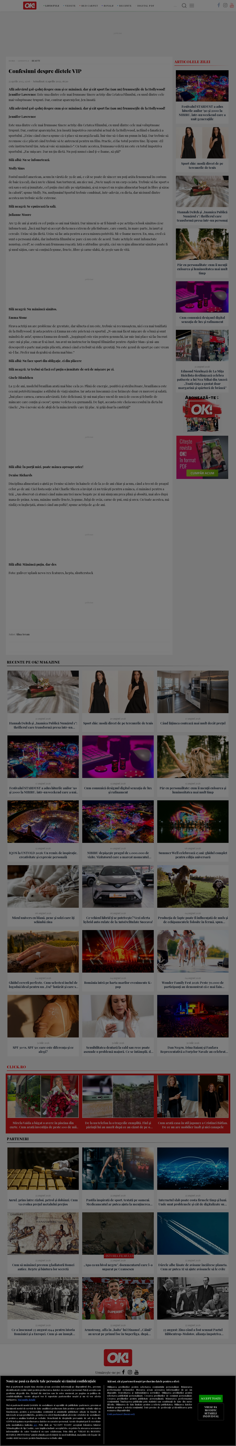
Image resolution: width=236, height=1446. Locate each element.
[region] (118, 1410)
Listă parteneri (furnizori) (121, 1414)
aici (35, 1424)
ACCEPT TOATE (211, 1398)
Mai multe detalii (26, 1399)
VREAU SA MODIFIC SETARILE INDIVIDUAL (211, 1412)
